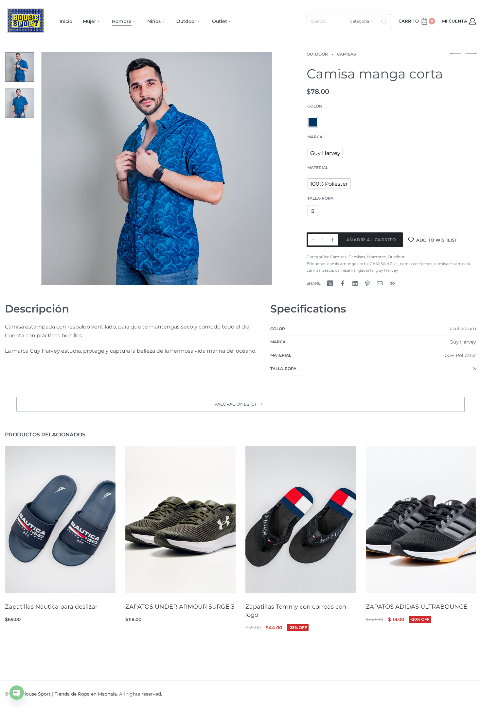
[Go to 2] (19, 103)
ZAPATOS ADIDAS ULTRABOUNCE (416, 606)
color (314, 106)
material (317, 167)
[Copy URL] (392, 283)
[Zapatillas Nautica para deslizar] (60, 519)
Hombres (376, 256)
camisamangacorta (354, 270)
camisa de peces (416, 263)
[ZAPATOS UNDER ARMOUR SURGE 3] (180, 519)
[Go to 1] (19, 67)
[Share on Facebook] (343, 283)
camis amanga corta (347, 263)
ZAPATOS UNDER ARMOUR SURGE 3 (179, 606)
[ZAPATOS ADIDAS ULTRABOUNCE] (421, 519)
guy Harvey (387, 270)
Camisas (346, 54)
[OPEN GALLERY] (157, 168)
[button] (240, 404)
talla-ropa (320, 198)
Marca (315, 136)
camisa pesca (320, 270)
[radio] (313, 122)
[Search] (384, 21)
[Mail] (380, 283)
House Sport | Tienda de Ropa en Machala (69, 694)
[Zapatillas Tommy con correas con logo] (300, 519)
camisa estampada (453, 263)
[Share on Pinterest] (367, 283)
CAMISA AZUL (384, 263)
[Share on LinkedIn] (355, 283)
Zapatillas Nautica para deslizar (51, 606)
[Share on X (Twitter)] (330, 283)
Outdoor (317, 54)
